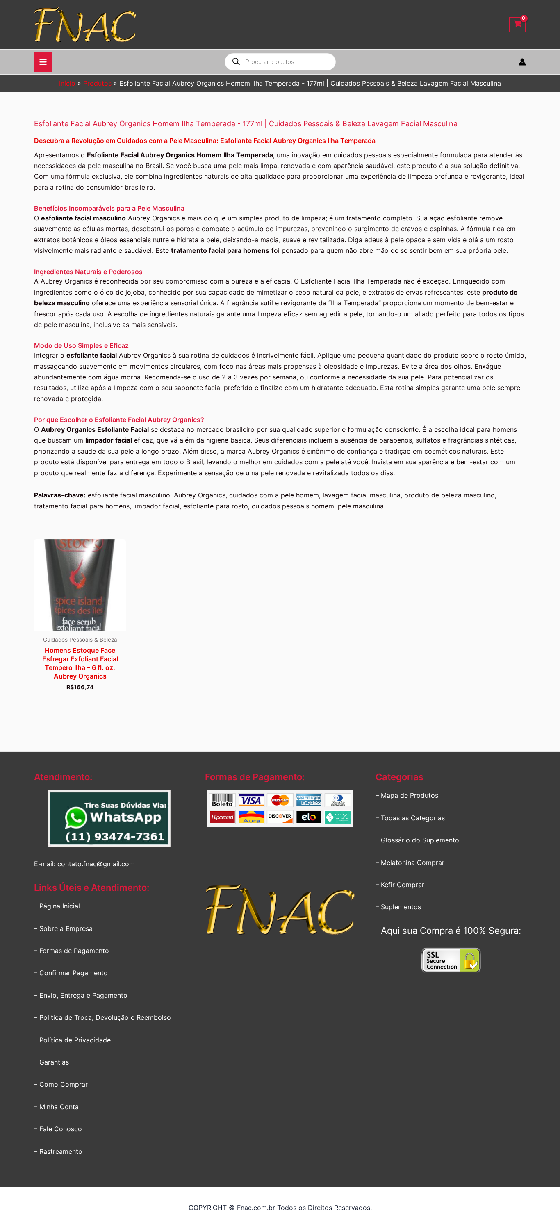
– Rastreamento (58, 1151)
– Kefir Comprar (400, 885)
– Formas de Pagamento (71, 951)
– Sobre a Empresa (63, 928)
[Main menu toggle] (43, 62)
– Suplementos (398, 907)
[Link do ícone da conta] (522, 62)
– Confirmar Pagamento (71, 973)
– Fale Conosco (58, 1129)
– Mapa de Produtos (407, 795)
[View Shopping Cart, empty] (517, 25)
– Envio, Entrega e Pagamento (80, 995)
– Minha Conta (56, 1107)
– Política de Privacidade (72, 1040)
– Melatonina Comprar (410, 862)
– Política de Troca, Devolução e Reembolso (102, 1017)
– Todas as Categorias (410, 818)
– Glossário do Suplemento (417, 840)
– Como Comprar (61, 1084)
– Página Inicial (57, 906)
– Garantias (51, 1062)
